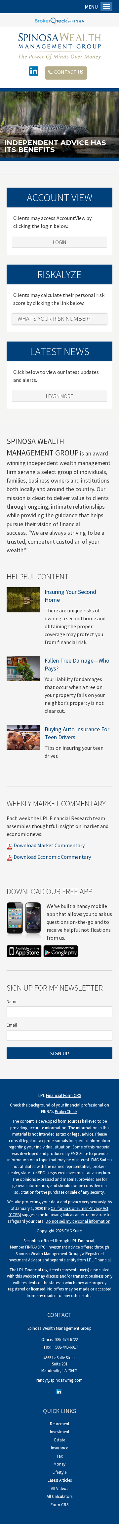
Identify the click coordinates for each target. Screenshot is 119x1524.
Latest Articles (60, 1480)
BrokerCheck (66, 1111)
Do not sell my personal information (78, 1221)
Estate (59, 1440)
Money (59, 1464)
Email (12, 1025)
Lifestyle (59, 1472)
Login (59, 242)
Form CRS (59, 1504)
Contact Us (69, 72)
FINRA (30, 1247)
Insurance (59, 1448)
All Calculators (59, 1496)
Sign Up (59, 1053)
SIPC (41, 1247)
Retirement (59, 1424)
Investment (59, 1431)
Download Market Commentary (49, 845)
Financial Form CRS (63, 1095)
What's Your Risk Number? (54, 318)
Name (12, 1001)
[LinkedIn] (59, 1391)
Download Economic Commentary (52, 856)
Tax (60, 1456)
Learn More (59, 396)
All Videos (59, 1488)
